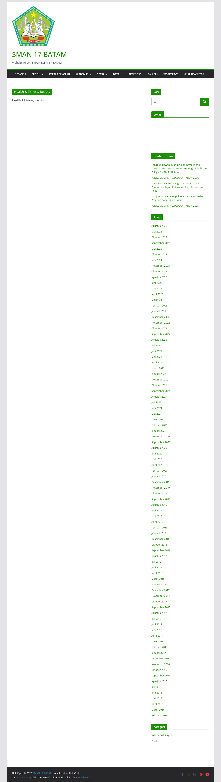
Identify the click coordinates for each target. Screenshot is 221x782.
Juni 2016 (156, 692)
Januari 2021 (158, 430)
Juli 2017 (156, 618)
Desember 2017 (160, 590)
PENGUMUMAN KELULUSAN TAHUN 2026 (175, 177)
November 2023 (160, 265)
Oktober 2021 (159, 385)
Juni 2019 (156, 510)
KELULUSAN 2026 (194, 74)
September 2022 (160, 334)
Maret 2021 (158, 419)
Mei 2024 (156, 260)
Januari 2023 (158, 311)
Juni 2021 (156, 408)
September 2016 (160, 675)
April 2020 (157, 465)
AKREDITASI (135, 74)
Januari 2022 (158, 373)
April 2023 (157, 294)
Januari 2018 (158, 584)
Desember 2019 (160, 482)
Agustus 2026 (159, 225)
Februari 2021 (159, 425)
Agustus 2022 (159, 339)
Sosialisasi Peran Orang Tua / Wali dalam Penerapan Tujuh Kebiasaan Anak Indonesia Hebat (177, 187)
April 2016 (157, 704)
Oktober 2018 (159, 544)
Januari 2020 (158, 476)
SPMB (100, 74)
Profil (36, 74)
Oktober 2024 (159, 254)
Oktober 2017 (159, 601)
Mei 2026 (156, 231)
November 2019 (160, 487)
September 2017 (160, 607)
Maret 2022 (158, 368)
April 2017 (157, 635)
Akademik (81, 74)
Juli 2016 (156, 687)
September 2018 (160, 550)
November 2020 (160, 436)
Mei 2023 (156, 288)
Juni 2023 (156, 282)
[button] (42, 74)
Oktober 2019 (159, 493)
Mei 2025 (156, 248)
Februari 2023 (159, 305)
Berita (154, 741)
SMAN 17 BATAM (39, 54)
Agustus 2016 (159, 681)
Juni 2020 (156, 453)
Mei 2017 (156, 630)
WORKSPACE (171, 74)
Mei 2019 (156, 516)
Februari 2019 (159, 527)
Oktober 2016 (159, 669)
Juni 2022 (156, 351)
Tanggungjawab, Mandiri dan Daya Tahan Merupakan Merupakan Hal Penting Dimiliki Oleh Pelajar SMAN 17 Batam (179, 168)
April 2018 (157, 573)
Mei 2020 (156, 459)
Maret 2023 (158, 299)
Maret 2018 (158, 578)
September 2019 (160, 499)
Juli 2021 (156, 402)
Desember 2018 (160, 539)
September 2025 (160, 243)
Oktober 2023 (159, 271)
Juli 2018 (156, 561)
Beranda (20, 74)
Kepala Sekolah (59, 74)
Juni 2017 (156, 624)
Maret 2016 (158, 709)
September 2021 (160, 391)
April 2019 (157, 521)
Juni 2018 (156, 567)
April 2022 (157, 362)
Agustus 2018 (159, 556)
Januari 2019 (158, 533)
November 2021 (160, 379)
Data (116, 74)
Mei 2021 (156, 413)
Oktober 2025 (159, 237)
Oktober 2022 (159, 328)
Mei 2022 (156, 356)
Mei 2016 (156, 698)
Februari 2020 (159, 470)
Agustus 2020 (159, 447)
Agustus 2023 (159, 277)
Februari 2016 (159, 715)
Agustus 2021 (159, 396)
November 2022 (160, 322)
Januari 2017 (158, 652)
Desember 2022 (160, 317)
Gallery (153, 74)
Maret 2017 (158, 641)
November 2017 (160, 595)
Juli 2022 (156, 345)
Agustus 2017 (159, 613)
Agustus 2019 (159, 504)
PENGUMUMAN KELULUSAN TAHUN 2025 (175, 205)
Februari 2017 (159, 647)
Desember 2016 (160, 658)
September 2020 (160, 442)
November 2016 (160, 664)
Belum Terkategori (162, 735)
